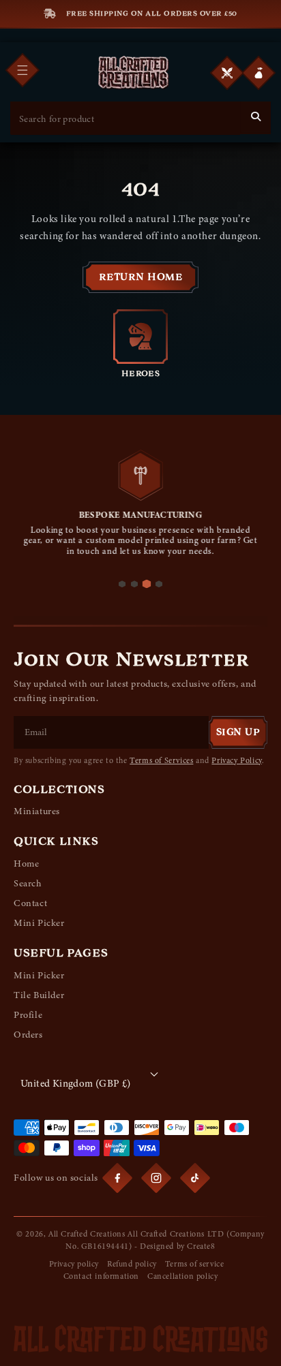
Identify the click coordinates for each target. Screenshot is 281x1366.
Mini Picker (39, 922)
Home (26, 863)
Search (28, 883)
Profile (28, 1014)
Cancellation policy (182, 1276)
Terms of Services (161, 760)
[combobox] (125, 118)
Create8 (201, 1246)
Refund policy (132, 1263)
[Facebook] (117, 1178)
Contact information (101, 1276)
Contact (30, 903)
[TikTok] (195, 1178)
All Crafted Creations (86, 1233)
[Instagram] (156, 1178)
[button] (258, 73)
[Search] (256, 116)
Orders (28, 1034)
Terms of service (194, 1263)
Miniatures (37, 811)
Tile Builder (39, 995)
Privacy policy (74, 1263)
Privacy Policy (236, 760)
